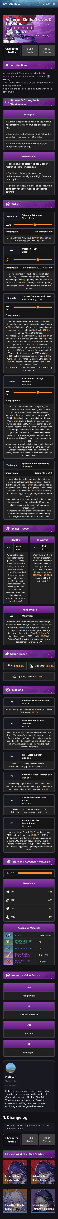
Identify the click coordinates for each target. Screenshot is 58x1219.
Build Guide (29, 50)
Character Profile (11, 50)
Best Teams (47, 50)
